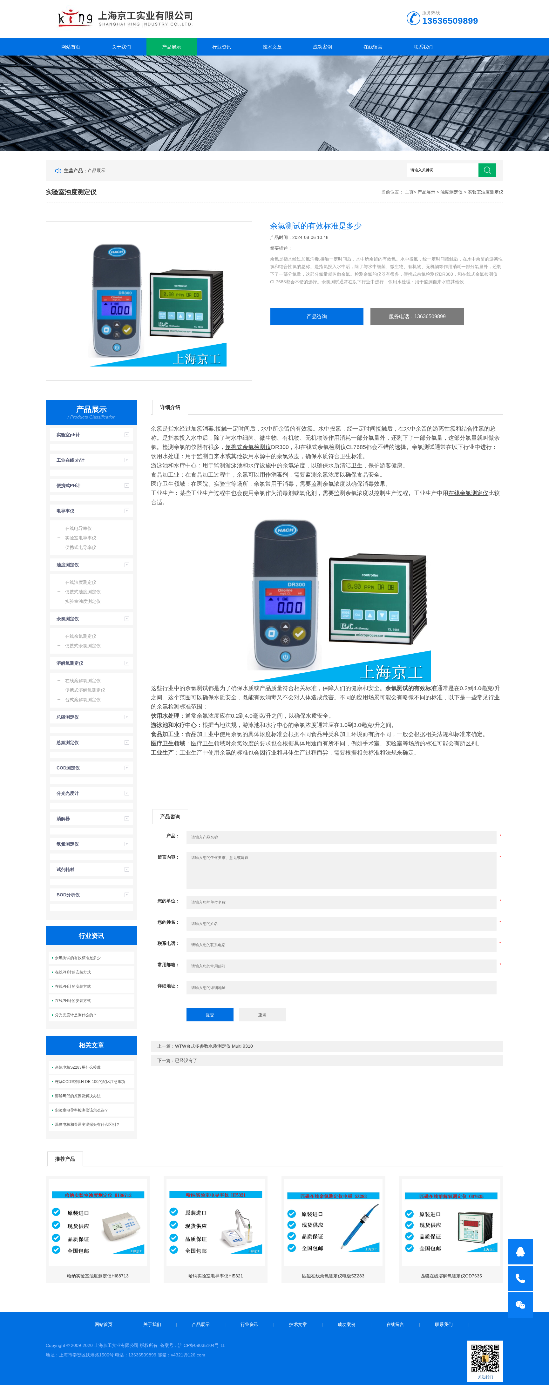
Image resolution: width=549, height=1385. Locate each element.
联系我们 (423, 46)
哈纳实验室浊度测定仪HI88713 (98, 1275)
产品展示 (171, 46)
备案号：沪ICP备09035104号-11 (192, 1345)
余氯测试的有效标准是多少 (78, 958)
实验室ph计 (68, 434)
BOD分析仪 (68, 894)
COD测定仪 (68, 767)
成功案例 (322, 46)
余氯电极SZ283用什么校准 (78, 1067)
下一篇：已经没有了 (177, 1060)
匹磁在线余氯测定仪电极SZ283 (333, 1275)
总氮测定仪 (68, 742)
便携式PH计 (68, 485)
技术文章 (272, 46)
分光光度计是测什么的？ (76, 1015)
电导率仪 (65, 510)
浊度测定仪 (451, 192)
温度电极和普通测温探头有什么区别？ (87, 1124)
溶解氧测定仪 (70, 663)
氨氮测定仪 (68, 844)
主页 (409, 192)
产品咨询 (317, 316)
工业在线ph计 (71, 460)
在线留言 (373, 46)
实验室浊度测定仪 (485, 192)
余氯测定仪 (68, 618)
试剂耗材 (65, 869)
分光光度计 (68, 793)
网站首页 (70, 46)
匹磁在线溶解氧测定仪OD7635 (451, 1275)
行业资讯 (221, 46)
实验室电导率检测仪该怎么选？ (81, 1110)
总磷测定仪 (68, 717)
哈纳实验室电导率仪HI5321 (215, 1275)
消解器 (63, 818)
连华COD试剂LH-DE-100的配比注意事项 (90, 1081)
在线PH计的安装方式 (73, 972)
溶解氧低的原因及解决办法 (78, 1096)
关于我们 (121, 46)
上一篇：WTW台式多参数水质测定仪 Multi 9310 (205, 1046)
